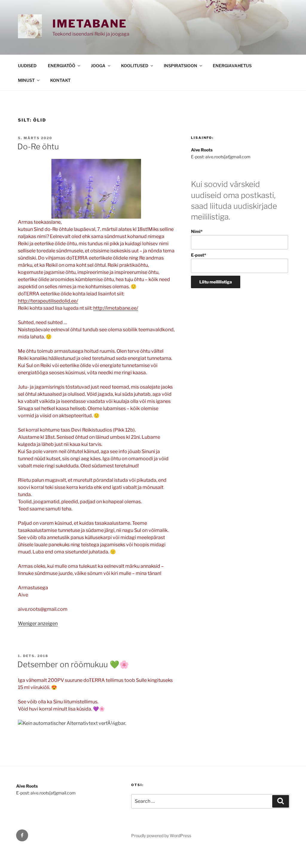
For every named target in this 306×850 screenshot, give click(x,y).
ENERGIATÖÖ (61, 65)
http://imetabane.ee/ (115, 308)
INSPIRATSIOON (180, 65)
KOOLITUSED (134, 65)
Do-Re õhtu (38, 146)
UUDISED (27, 65)
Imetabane (89, 23)
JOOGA (98, 65)
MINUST (26, 80)
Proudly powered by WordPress (161, 835)
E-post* (198, 254)
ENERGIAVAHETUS (232, 65)
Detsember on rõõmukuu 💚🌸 (73, 664)
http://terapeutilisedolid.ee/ (48, 301)
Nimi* (197, 231)
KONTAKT (60, 80)
